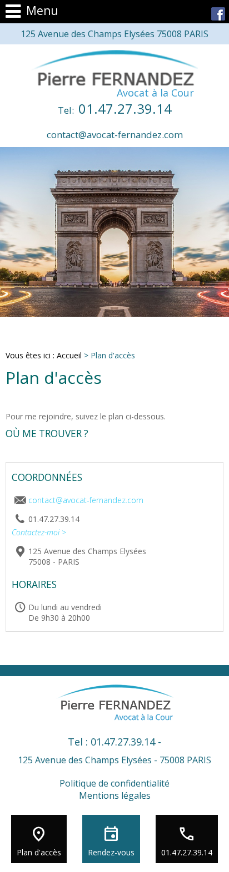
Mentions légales (115, 795)
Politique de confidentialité (114, 783)
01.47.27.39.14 (115, 108)
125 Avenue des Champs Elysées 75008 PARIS (114, 34)
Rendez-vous (111, 852)
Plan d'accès (39, 852)
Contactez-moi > (39, 532)
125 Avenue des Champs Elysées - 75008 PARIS (114, 760)
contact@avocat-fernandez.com (115, 134)
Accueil (69, 355)
